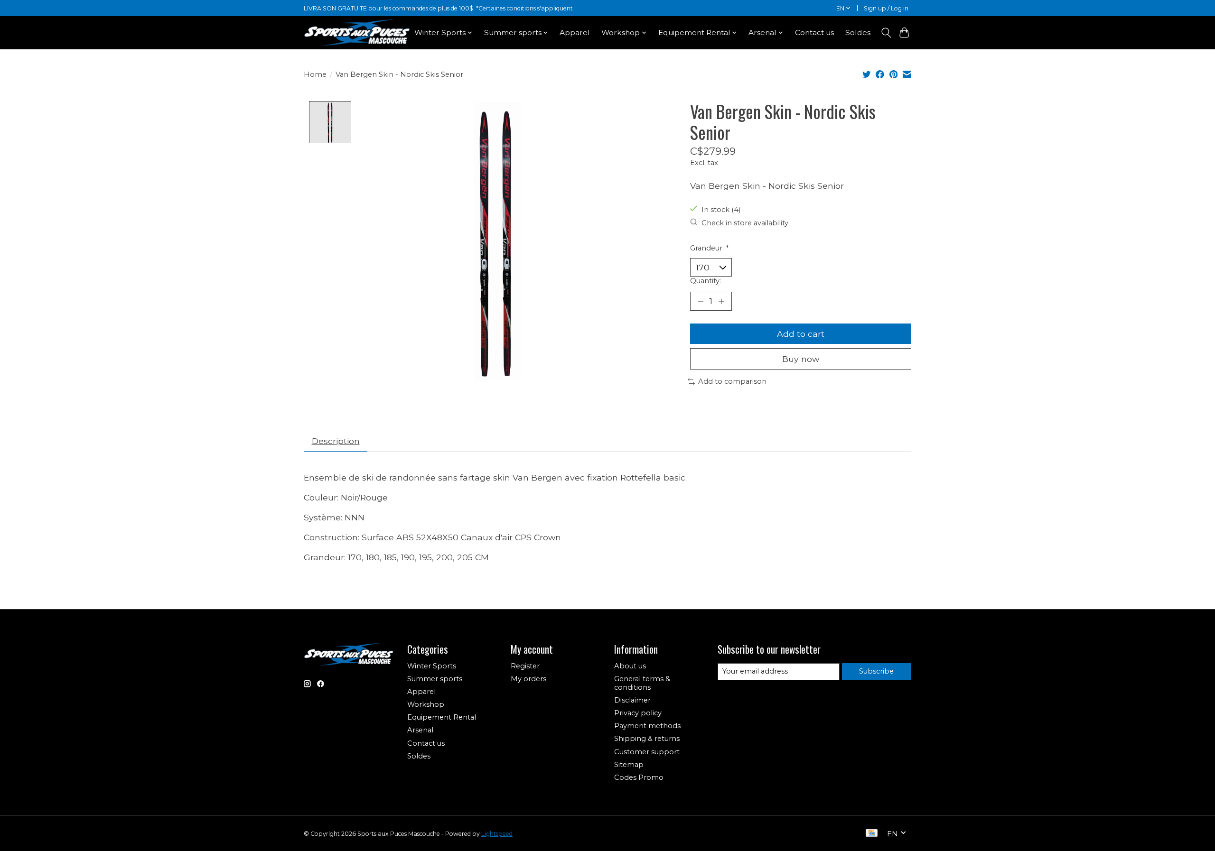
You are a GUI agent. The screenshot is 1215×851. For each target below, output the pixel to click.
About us (630, 666)
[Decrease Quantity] (700, 301)
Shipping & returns (647, 738)
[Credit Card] (872, 833)
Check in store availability (744, 222)
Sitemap (629, 764)
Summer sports (434, 679)
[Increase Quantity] (721, 301)
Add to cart (800, 334)
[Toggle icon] (886, 32)
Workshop (425, 704)
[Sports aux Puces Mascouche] (357, 32)
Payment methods (647, 726)
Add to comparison (732, 381)
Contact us (814, 32)
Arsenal (420, 730)
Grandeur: (709, 248)
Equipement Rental (441, 717)
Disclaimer (632, 700)
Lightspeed (497, 833)
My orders (528, 679)
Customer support (647, 752)
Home (315, 74)
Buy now (800, 359)
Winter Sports (431, 666)
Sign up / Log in (886, 8)
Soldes (857, 32)
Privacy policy (638, 713)
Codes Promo (639, 777)
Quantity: (705, 281)
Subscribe (876, 671)
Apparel (575, 32)
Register (525, 666)
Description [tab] (336, 441)
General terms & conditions (642, 683)
